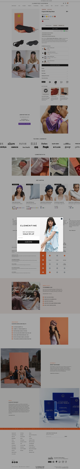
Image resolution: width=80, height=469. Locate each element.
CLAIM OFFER (28, 241)
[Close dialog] (61, 219)
